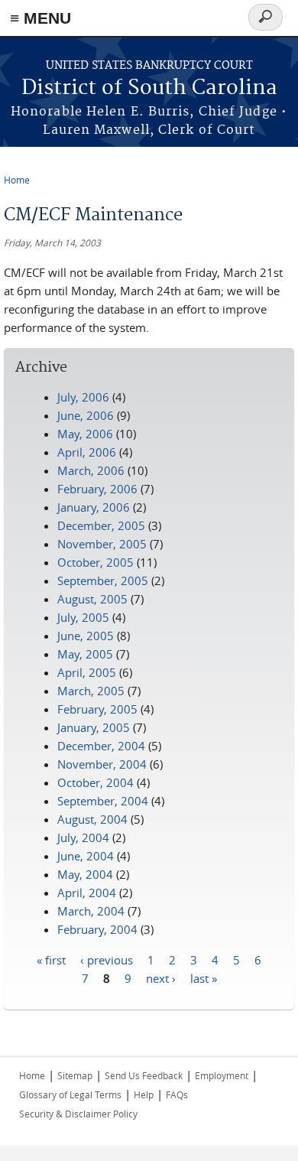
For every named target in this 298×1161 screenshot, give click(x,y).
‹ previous (106, 959)
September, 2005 (102, 580)
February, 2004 (97, 929)
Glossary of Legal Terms (70, 1094)
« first (51, 959)
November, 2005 (102, 543)
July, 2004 (83, 837)
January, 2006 (93, 507)
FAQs (177, 1094)
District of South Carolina (149, 88)
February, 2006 (97, 488)
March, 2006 (91, 470)
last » (203, 977)
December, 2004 (101, 745)
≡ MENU (40, 18)
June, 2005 (85, 635)
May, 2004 (85, 874)
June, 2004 (85, 855)
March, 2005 (91, 690)
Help (144, 1094)
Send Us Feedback (144, 1075)
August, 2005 (92, 599)
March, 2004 (91, 911)
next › (161, 977)
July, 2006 (83, 397)
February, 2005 (97, 709)
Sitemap (74, 1075)
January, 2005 (93, 727)
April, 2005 (86, 672)
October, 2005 (95, 562)
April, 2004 (86, 892)
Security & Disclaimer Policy (78, 1113)
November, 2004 (102, 764)
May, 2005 (85, 654)
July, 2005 (83, 617)
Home (17, 180)
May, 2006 (85, 433)
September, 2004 (102, 800)
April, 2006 (86, 452)
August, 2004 (92, 819)
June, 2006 (85, 415)
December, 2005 (101, 525)
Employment (221, 1075)
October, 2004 (95, 782)
